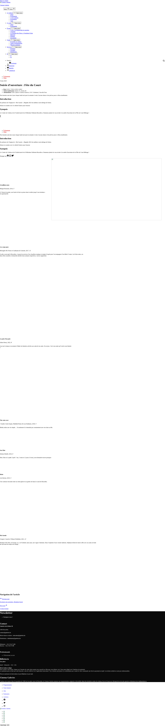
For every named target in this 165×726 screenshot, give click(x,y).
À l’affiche (10, 13)
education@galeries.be (19, 635)
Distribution (13, 52)
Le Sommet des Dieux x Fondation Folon (21, 33)
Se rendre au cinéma (15, 41)
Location (12, 50)
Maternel (12, 35)
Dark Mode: (4, 725)
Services (9, 47)
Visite (8, 40)
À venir (9, 23)
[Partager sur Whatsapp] (10, 156)
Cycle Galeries (14, 17)
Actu (11, 21)
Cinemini (12, 31)
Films (11, 14)
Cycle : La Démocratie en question (19, 30)
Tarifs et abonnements (16, 43)
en (11, 57)
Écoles (8, 28)
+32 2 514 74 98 (10, 644)
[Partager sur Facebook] (7, 156)
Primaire (12, 36)
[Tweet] (13, 156)
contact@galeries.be (5, 632)
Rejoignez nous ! (8, 617)
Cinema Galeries (4, 5)
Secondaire (13, 38)
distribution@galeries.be (14, 638)
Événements (13, 16)
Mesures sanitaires (15, 45)
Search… (9, 60)
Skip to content (4, 0)
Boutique (12, 48)
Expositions (13, 19)
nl (10, 55)
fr (7, 54)
